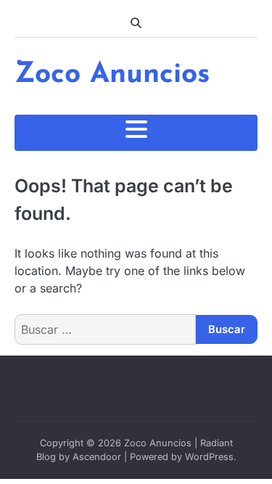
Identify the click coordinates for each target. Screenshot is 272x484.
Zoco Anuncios (112, 75)
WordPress (209, 456)
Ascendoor (97, 456)
